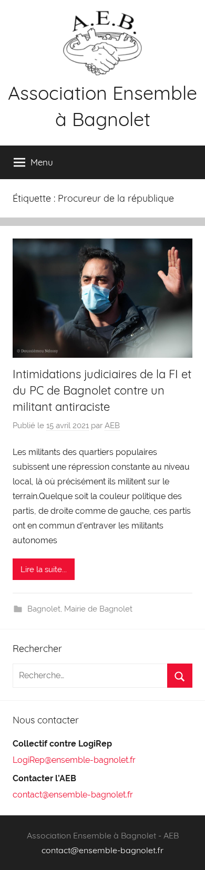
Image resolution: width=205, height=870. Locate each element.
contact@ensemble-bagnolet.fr (73, 795)
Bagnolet (43, 609)
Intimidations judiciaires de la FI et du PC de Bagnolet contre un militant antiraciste (102, 390)
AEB (112, 425)
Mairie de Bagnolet (98, 609)
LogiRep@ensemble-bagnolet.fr (74, 760)
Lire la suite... (43, 569)
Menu (41, 162)
